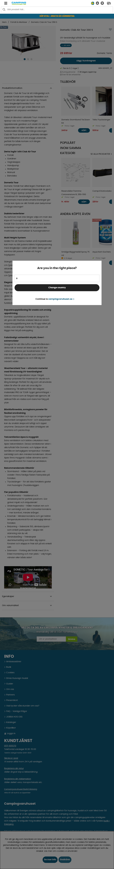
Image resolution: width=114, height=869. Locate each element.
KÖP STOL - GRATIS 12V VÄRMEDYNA (57, 16)
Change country (57, 288)
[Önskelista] (101, 3)
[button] (96, 3)
